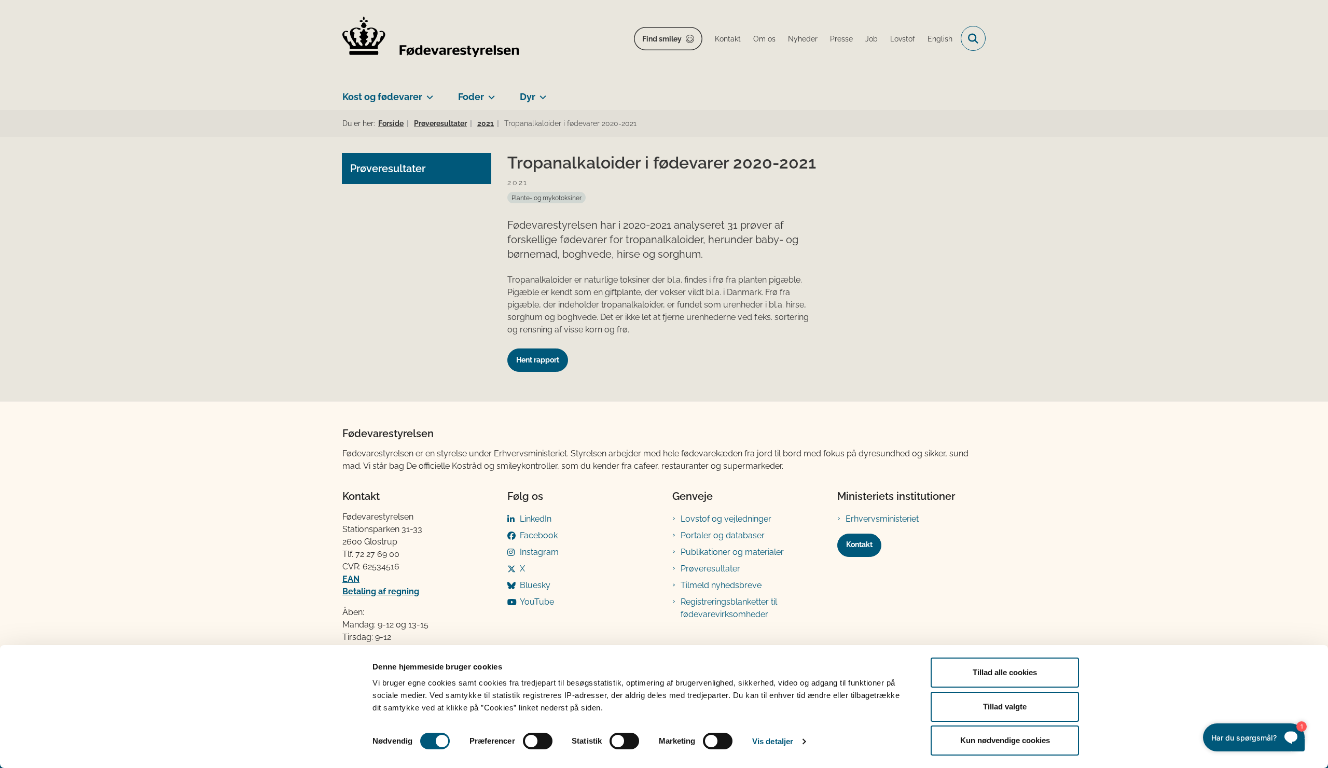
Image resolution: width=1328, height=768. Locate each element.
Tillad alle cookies (1005, 672)
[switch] (537, 741)
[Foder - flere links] (489, 92)
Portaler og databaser (723, 535)
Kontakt (859, 544)
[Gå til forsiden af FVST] (430, 39)
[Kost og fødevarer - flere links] (427, 92)
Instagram (539, 552)
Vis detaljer (772, 741)
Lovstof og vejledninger (726, 519)
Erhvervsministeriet (882, 519)
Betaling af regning (380, 591)
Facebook (539, 535)
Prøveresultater (710, 569)
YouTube (537, 602)
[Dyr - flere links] (540, 92)
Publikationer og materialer (732, 552)
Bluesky (535, 585)
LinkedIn (535, 519)
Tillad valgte (1005, 706)
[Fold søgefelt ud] (973, 38)
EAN (350, 579)
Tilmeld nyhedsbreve (721, 585)
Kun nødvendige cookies (1005, 740)
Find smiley (662, 39)
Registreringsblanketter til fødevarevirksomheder (729, 608)
